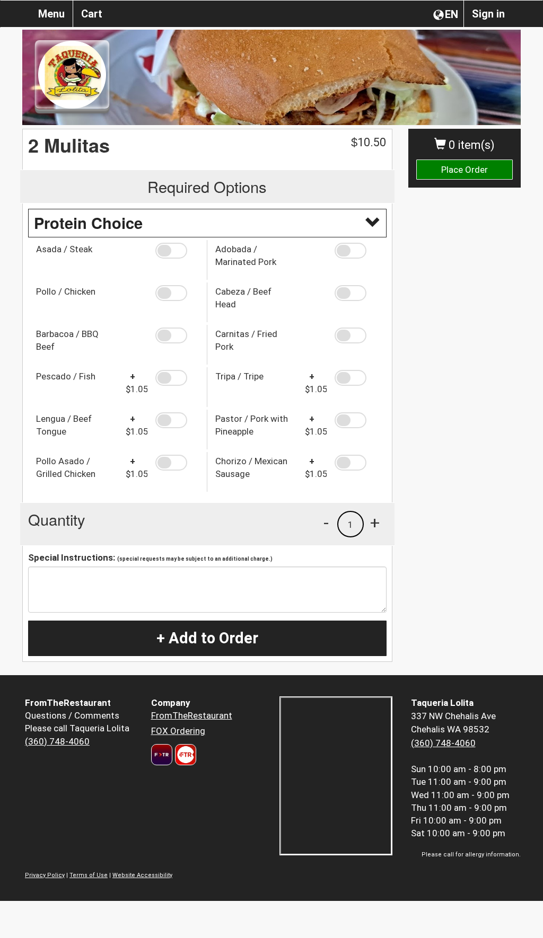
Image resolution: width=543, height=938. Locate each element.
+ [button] (375, 522)
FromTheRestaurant (191, 715)
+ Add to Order (207, 638)
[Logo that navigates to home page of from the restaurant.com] (161, 754)
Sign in (488, 13)
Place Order (464, 169)
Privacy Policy (45, 875)
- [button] (326, 522)
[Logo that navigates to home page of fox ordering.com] (184, 754)
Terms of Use (88, 875)
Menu (51, 13)
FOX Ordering (178, 730)
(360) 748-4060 (57, 741)
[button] (177, 251)
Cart (91, 13)
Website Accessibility (142, 875)
